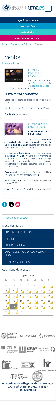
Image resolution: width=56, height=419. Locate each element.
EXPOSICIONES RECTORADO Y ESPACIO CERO (26, 253)
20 (28, 301)
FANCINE (9, 238)
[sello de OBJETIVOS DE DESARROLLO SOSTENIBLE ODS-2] (10, 335)
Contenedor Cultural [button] (27, 38)
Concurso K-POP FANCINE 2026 (38, 125)
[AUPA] (28, 349)
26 (21, 306)
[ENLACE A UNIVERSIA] (28, 335)
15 (42, 296)
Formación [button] (27, 26)
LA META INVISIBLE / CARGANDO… (36, 73)
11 (14, 296)
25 (14, 306)
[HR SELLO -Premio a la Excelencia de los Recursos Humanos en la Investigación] (47, 364)
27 (28, 306)
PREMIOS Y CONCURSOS (18, 261)
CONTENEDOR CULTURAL (19, 232)
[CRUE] (10, 349)
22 (42, 301)
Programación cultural (16, 217)
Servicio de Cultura (21, 44)
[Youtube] (18, 204)
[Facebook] (4, 204)
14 (35, 296)
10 (6, 296)
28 (35, 306)
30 (49, 306)
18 (14, 301)
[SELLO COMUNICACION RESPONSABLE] (47, 349)
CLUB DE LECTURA (15, 245)
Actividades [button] (27, 32)
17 (6, 301)
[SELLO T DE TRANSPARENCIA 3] (10, 364)
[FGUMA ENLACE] (47, 335)
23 (49, 301)
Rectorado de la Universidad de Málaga (39, 84)
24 (6, 306)
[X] (11, 204)
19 (21, 301)
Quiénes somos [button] (27, 20)
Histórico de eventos (13, 63)
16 (49, 296)
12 (21, 296)
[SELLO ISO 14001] (28, 364)
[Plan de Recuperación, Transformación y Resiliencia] (19, 376)
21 (35, 301)
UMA (5, 44)
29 (42, 306)
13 (28, 296)
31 (6, 312)
